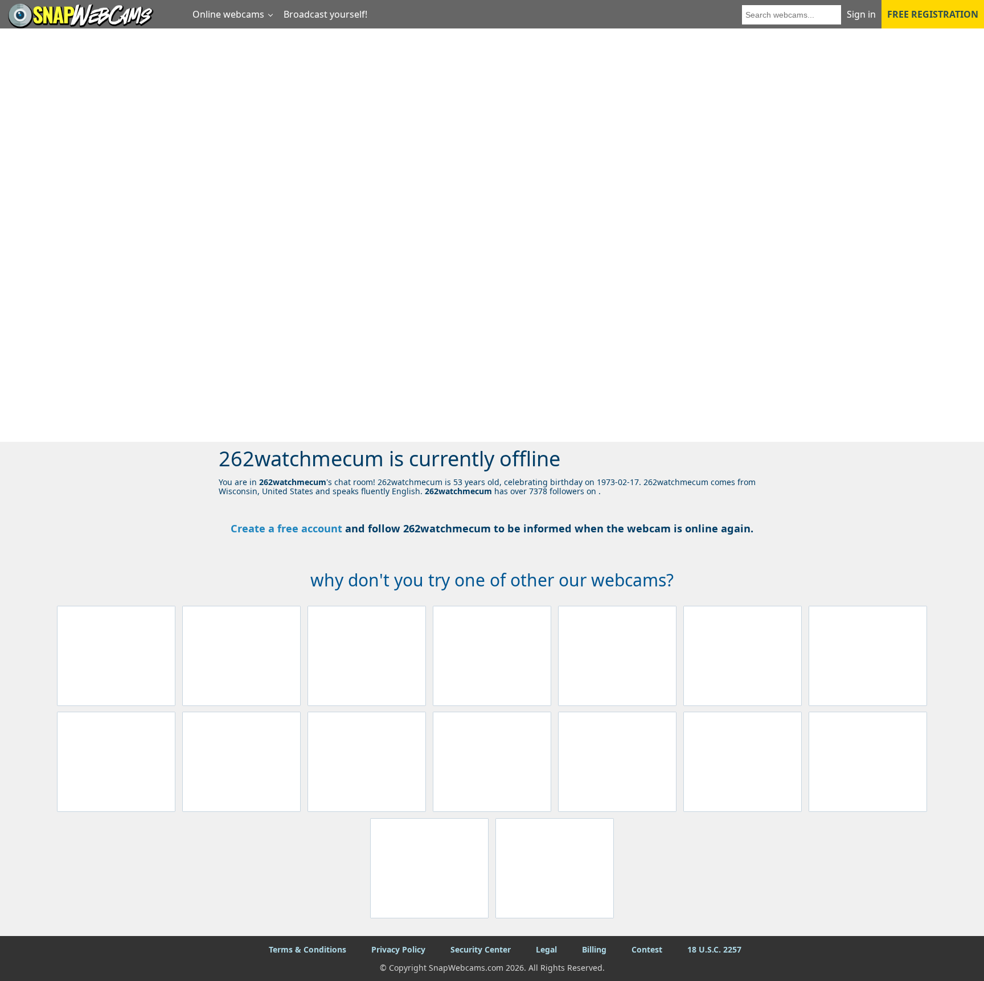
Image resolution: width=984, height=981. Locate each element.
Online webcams (228, 14)
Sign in (861, 14)
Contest (647, 949)
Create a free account (286, 528)
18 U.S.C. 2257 (714, 949)
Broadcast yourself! (325, 14)
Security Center (480, 949)
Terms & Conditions (307, 949)
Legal (546, 949)
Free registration (932, 14)
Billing (594, 949)
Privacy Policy (398, 949)
